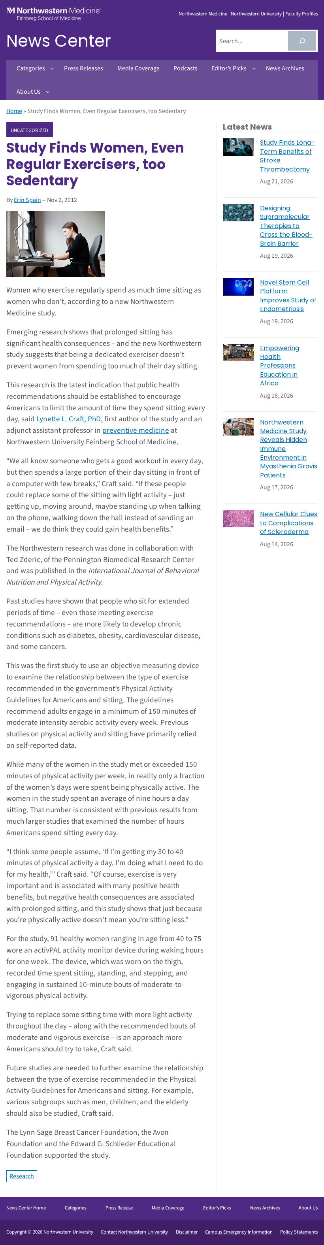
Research (21, 1176)
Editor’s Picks (217, 1207)
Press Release (119, 1207)
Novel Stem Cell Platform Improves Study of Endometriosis (288, 295)
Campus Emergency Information (239, 1232)
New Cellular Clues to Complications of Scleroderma (288, 523)
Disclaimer (187, 1232)
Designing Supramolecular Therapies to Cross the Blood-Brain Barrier (286, 226)
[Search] (302, 41)
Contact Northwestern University (134, 1232)
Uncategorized (30, 130)
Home (14, 111)
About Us (308, 1207)
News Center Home (26, 1207)
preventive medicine (135, 430)
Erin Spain (27, 200)
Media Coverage (168, 1207)
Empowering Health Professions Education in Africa (279, 366)
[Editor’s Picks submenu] (254, 68)
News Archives (265, 1207)
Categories (75, 1207)
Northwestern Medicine (203, 13)
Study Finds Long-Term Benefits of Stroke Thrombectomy (287, 156)
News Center (58, 41)
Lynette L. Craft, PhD (68, 418)
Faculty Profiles (301, 13)
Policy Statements (299, 1232)
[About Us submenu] (48, 92)
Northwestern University (256, 13)
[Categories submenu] (52, 68)
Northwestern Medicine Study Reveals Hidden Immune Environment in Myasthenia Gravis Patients (288, 449)
